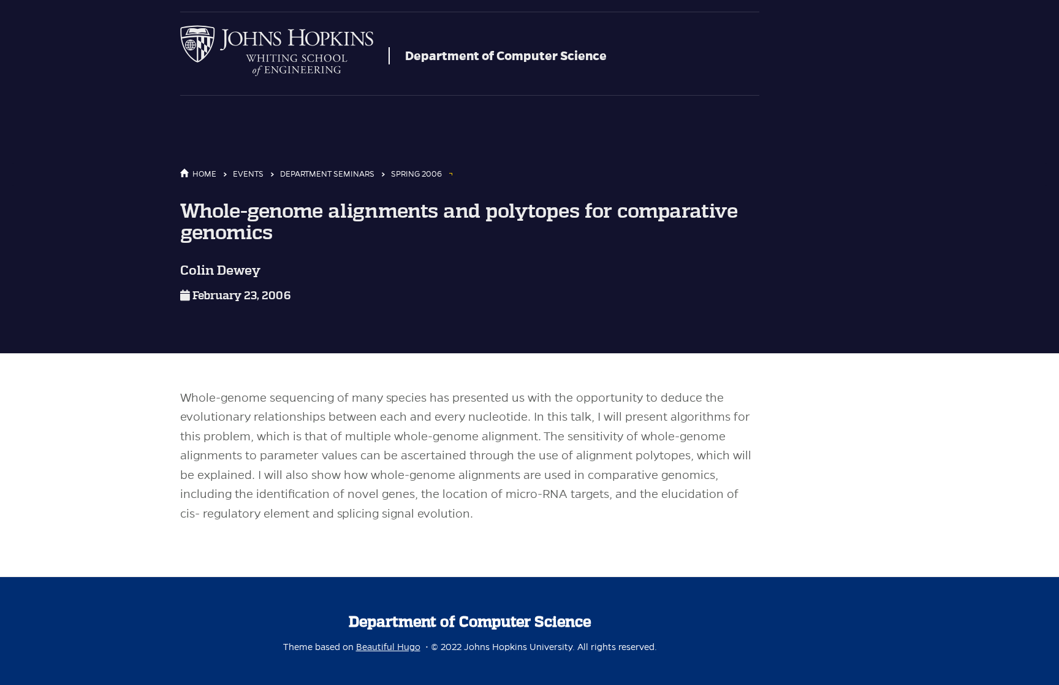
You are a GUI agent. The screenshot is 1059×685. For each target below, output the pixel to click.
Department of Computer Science (506, 56)
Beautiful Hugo (388, 647)
